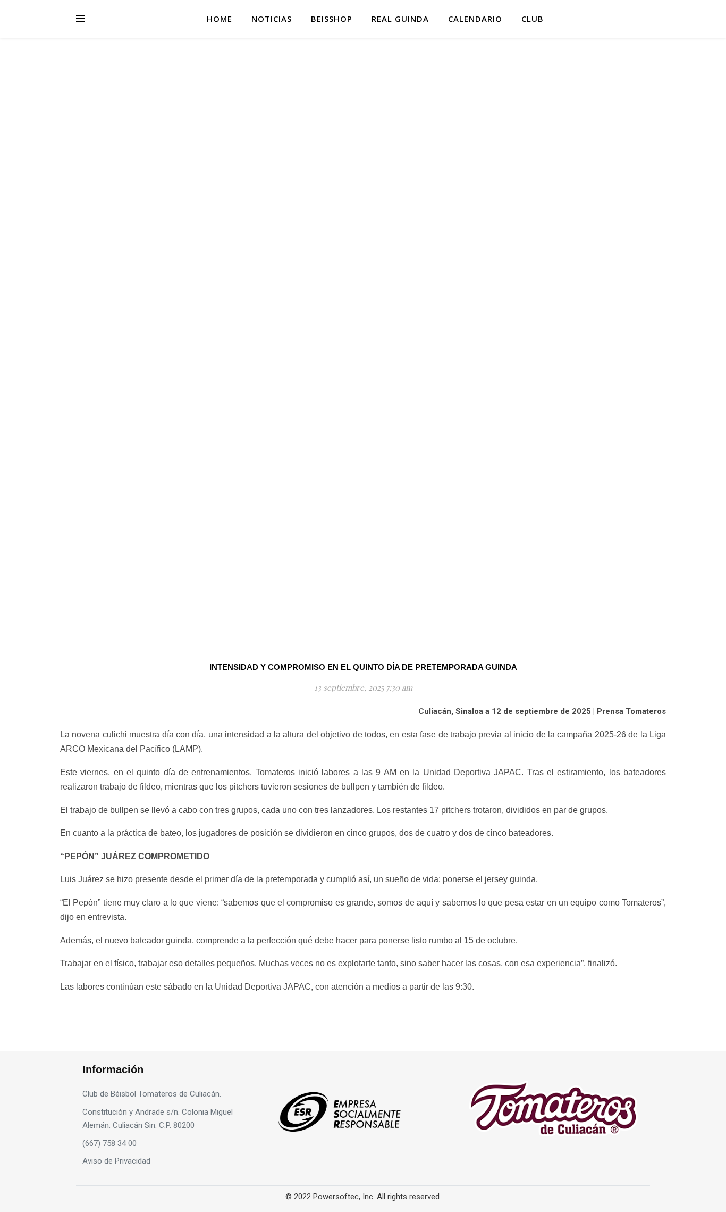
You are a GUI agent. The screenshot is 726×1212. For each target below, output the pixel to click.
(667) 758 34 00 (109, 1143)
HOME (219, 18)
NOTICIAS (271, 18)
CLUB (532, 18)
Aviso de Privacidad (116, 1161)
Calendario (475, 18)
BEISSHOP (331, 18)
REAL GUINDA (400, 18)
